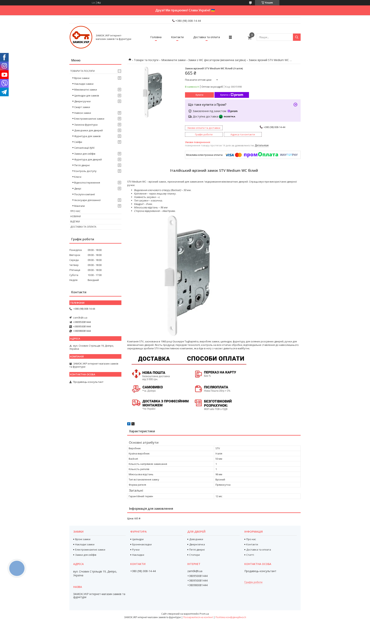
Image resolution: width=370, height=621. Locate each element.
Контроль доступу (85, 171)
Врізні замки (81, 78)
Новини (75, 216)
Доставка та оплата (206, 37)
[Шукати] (297, 37)
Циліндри (138, 539)
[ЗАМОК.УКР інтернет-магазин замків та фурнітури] (80, 37)
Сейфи (78, 142)
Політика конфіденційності (230, 617)
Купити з (225, 95)
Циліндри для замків (86, 95)
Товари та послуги (146, 60)
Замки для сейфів (84, 153)
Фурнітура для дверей (88, 159)
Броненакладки (142, 544)
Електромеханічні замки (89, 118)
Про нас (75, 211)
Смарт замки (82, 107)
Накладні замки (83, 83)
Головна (155, 37)
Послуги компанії (84, 194)
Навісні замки (82, 113)
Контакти (177, 37)
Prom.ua (204, 613)
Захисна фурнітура (86, 124)
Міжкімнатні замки (173, 60)
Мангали (79, 206)
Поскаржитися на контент (198, 617)
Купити (199, 95)
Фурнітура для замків (87, 136)
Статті (250, 554)
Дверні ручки (82, 101)
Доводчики (196, 539)
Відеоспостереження (87, 182)
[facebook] (128, 424)
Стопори (194, 554)
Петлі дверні (82, 165)
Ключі (77, 177)
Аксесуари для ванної (87, 200)
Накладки (138, 554)
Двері (77, 188)
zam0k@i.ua (80, 317)
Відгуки (75, 221)
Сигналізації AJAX (84, 147)
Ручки (136, 549)
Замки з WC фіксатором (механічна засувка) (217, 60)
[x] (133, 424)
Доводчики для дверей (88, 130)
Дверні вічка (197, 544)
